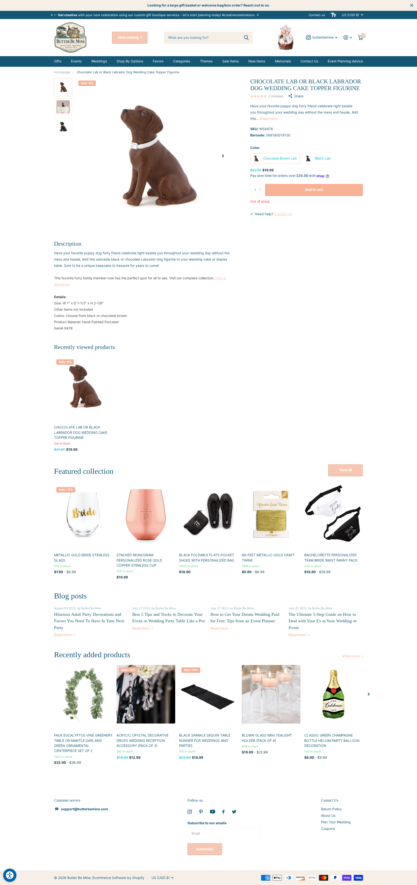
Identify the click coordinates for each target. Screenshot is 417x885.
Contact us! (283, 214)
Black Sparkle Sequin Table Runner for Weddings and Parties (204, 740)
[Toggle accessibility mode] (333, 15)
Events (76, 61)
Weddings (99, 61)
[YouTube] (212, 811)
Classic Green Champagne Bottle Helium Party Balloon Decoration (332, 740)
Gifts (57, 61)
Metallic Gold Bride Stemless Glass (82, 557)
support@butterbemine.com (84, 809)
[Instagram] (190, 812)
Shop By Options (130, 61)
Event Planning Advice (345, 61)
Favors (158, 61)
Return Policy (331, 809)
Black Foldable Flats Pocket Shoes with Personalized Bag (206, 557)
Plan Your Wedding (336, 822)
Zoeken (246, 38)
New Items (256, 61)
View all (345, 470)
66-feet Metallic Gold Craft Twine (268, 557)
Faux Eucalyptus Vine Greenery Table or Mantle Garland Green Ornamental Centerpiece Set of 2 (83, 743)
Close (411, 5)
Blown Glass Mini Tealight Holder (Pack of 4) (267, 737)
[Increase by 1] (261, 185)
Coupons (328, 828)
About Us (328, 815)
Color (255, 148)
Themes (206, 61)
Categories (181, 61)
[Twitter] (234, 811)
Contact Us (309, 61)
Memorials (283, 61)
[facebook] (223, 812)
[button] (51, 15)
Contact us (317, 15)
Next (258, 15)
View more (351, 656)
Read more (268, 118)
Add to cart (314, 190)
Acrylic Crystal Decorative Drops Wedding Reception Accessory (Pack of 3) (142, 740)
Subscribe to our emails (207, 823)
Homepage (62, 72)
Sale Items (230, 61)
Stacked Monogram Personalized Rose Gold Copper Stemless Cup (139, 560)
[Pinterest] (201, 812)
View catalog (128, 37)
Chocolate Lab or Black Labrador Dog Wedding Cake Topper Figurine (80, 432)
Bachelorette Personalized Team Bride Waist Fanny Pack (330, 557)
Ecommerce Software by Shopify (118, 878)
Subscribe (205, 849)
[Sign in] (347, 37)
